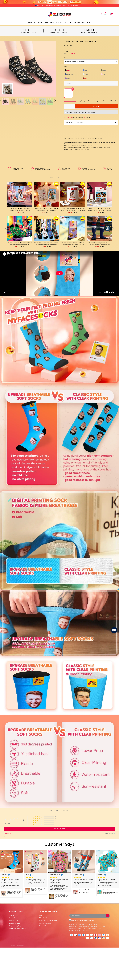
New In (89, 22)
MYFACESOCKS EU (19, 945)
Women (41, 22)
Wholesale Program (15, 923)
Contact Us (12, 918)
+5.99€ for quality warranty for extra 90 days (81, 112)
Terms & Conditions (45, 923)
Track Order (74, 5)
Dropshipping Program (16, 926)
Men (35, 22)
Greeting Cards (79, 22)
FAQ (40, 915)
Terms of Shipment (45, 926)
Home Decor (49, 22)
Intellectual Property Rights (17, 928)
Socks (30, 22)
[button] (4, 68)
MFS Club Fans (68, 117)
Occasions (59, 22)
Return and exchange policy (48, 920)
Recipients (68, 22)
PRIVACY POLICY (44, 918)
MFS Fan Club (13, 920)
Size (65, 58)
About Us (12, 915)
